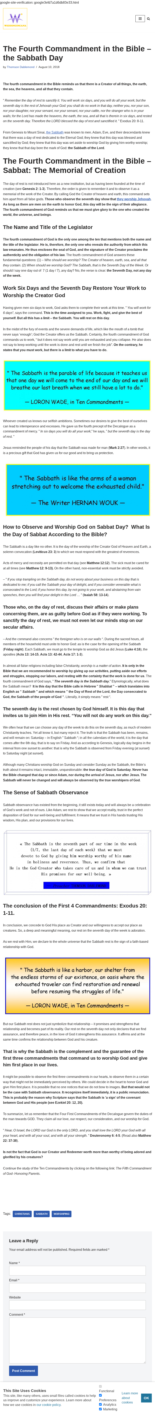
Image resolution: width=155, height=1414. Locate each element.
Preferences (107, 1400)
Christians (22, 1214)
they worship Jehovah (134, 199)
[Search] (148, 18)
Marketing (110, 1409)
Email (14, 1280)
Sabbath (42, 1214)
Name (14, 1263)
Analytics (109, 1404)
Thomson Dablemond (21, 67)
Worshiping (61, 1214)
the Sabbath (55, 132)
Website (15, 1297)
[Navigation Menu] (140, 18)
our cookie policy (49, 1405)
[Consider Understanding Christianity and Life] (15, 18)
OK (146, 1398)
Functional (106, 1391)
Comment (17, 1314)
